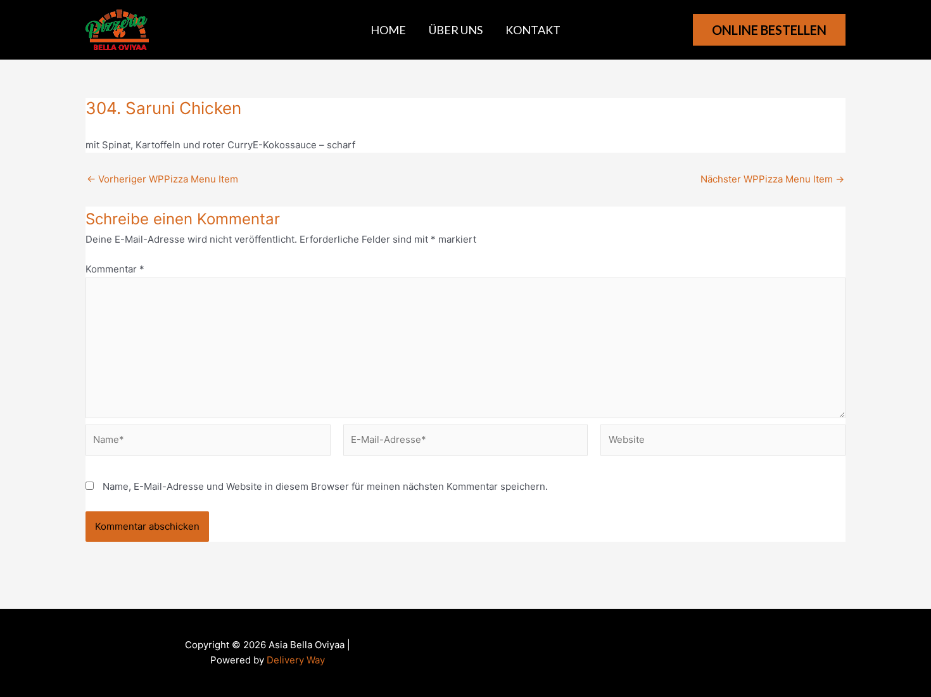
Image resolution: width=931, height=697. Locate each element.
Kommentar (115, 269)
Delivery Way (296, 660)
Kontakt (532, 30)
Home (388, 30)
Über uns (456, 30)
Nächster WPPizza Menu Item (772, 179)
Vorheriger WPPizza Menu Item (162, 179)
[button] (769, 30)
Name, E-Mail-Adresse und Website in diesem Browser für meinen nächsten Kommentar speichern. (325, 486)
